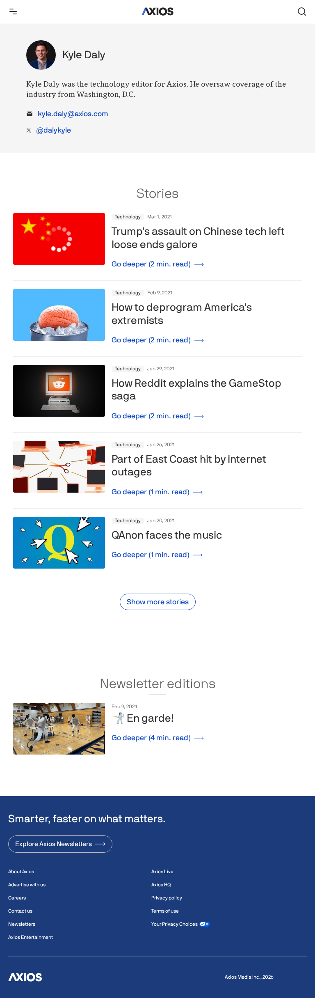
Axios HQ (161, 884)
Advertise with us (27, 884)
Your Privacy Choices (174, 924)
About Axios (21, 871)
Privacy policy (166, 897)
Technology (128, 217)
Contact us (20, 911)
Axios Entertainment (30, 937)
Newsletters (21, 924)
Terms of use (165, 911)
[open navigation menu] (13, 11)
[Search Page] (302, 11)
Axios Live (162, 871)
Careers (17, 897)
